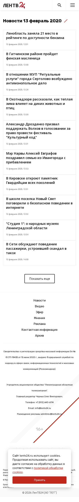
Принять (39, 480)
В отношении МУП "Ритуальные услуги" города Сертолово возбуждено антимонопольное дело (39, 78)
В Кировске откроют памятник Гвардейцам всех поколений (32, 180)
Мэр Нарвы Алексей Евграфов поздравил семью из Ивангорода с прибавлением (36, 157)
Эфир (39, 312)
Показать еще (39, 279)
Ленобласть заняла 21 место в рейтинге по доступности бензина (35, 35)
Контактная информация (39, 329)
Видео (39, 306)
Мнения (39, 318)
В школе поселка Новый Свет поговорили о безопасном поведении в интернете (39, 203)
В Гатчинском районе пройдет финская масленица (32, 56)
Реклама (40, 324)
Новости (39, 300)
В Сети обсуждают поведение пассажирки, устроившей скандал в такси (36, 248)
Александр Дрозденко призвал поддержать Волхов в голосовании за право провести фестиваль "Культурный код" (38, 130)
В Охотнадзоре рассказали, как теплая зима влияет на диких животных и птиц (39, 103)
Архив (39, 335)
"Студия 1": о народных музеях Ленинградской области (32, 225)
